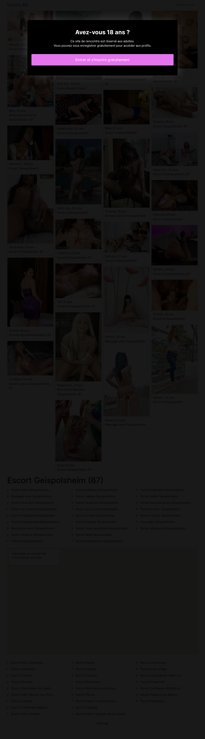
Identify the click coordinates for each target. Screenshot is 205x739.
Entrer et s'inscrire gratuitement (102, 60)
